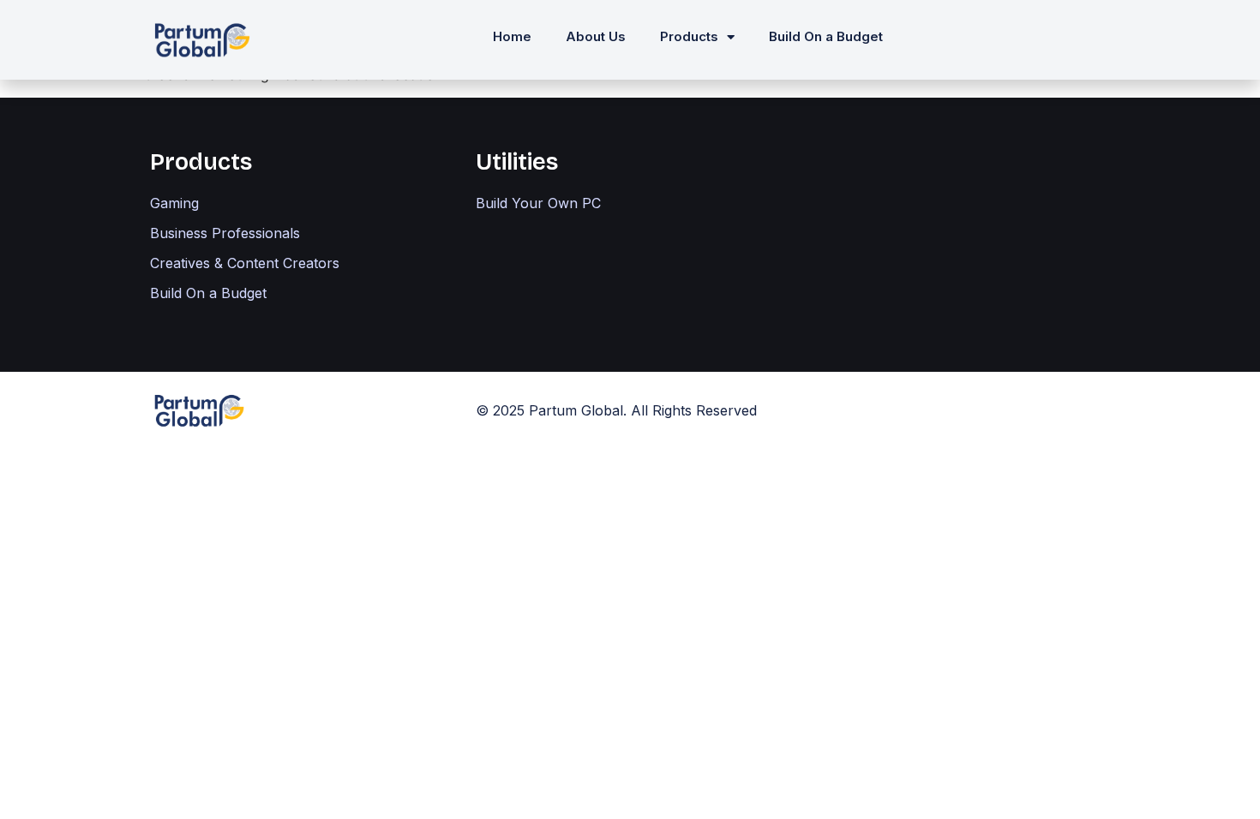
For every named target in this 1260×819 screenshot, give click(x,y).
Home (512, 36)
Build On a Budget (826, 36)
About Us (596, 36)
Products (689, 36)
